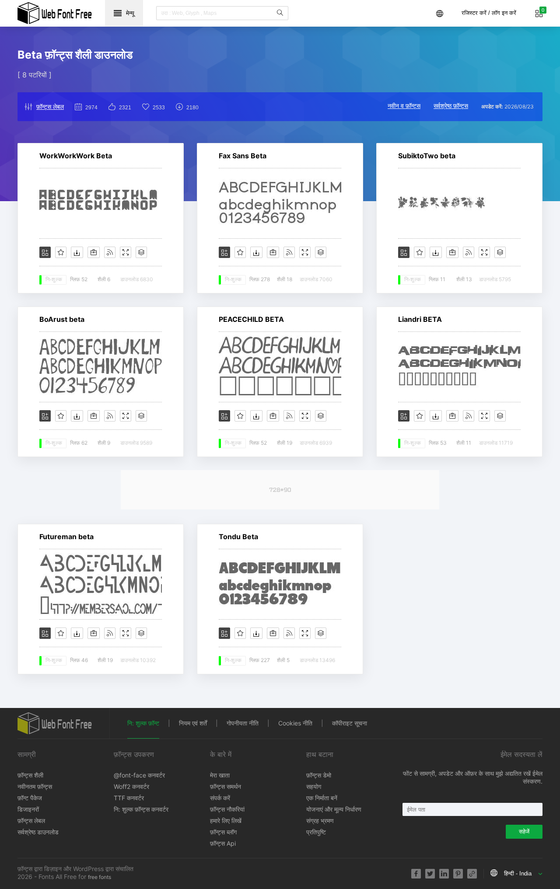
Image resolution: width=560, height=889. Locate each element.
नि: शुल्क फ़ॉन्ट (143, 723)
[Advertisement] (280, 489)
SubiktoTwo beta (426, 155)
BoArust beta (61, 319)
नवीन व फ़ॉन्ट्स (404, 105)
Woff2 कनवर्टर (131, 786)
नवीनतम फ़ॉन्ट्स (35, 786)
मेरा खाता (220, 775)
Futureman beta (66, 536)
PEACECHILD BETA (251, 319)
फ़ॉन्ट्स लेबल (50, 106)
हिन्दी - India (518, 873)
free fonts (99, 877)
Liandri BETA (420, 319)
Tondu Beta (238, 536)
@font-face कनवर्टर (139, 775)
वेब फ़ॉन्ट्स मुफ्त (55, 13)
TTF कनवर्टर (129, 798)
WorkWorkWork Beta (75, 155)
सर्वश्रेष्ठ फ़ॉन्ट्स (451, 105)
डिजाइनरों (28, 809)
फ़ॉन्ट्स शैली (30, 775)
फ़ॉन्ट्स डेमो (318, 775)
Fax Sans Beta (242, 155)
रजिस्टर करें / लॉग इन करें (489, 13)
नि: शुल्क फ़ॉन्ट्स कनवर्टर (141, 809)
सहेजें (524, 831)
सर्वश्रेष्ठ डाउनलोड (38, 832)
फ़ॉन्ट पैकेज (30, 798)
